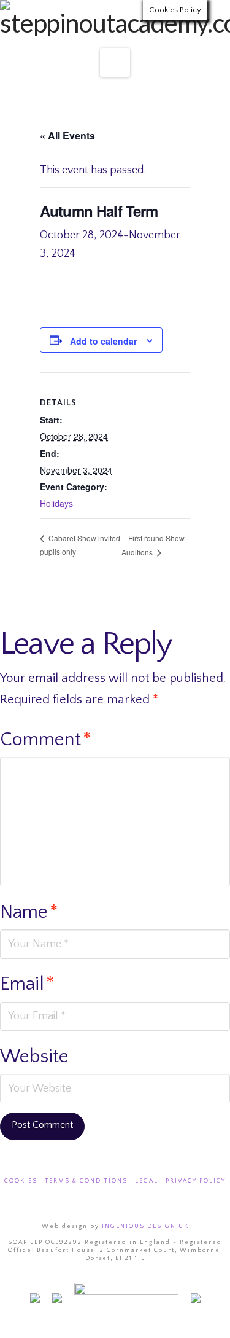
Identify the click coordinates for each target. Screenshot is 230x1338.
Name (29, 912)
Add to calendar (103, 341)
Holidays (56, 503)
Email (27, 984)
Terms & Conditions (86, 1181)
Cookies (20, 1181)
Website (34, 1056)
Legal (146, 1181)
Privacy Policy (196, 1181)
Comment (45, 739)
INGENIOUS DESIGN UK (145, 1226)
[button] (115, 62)
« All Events (67, 135)
